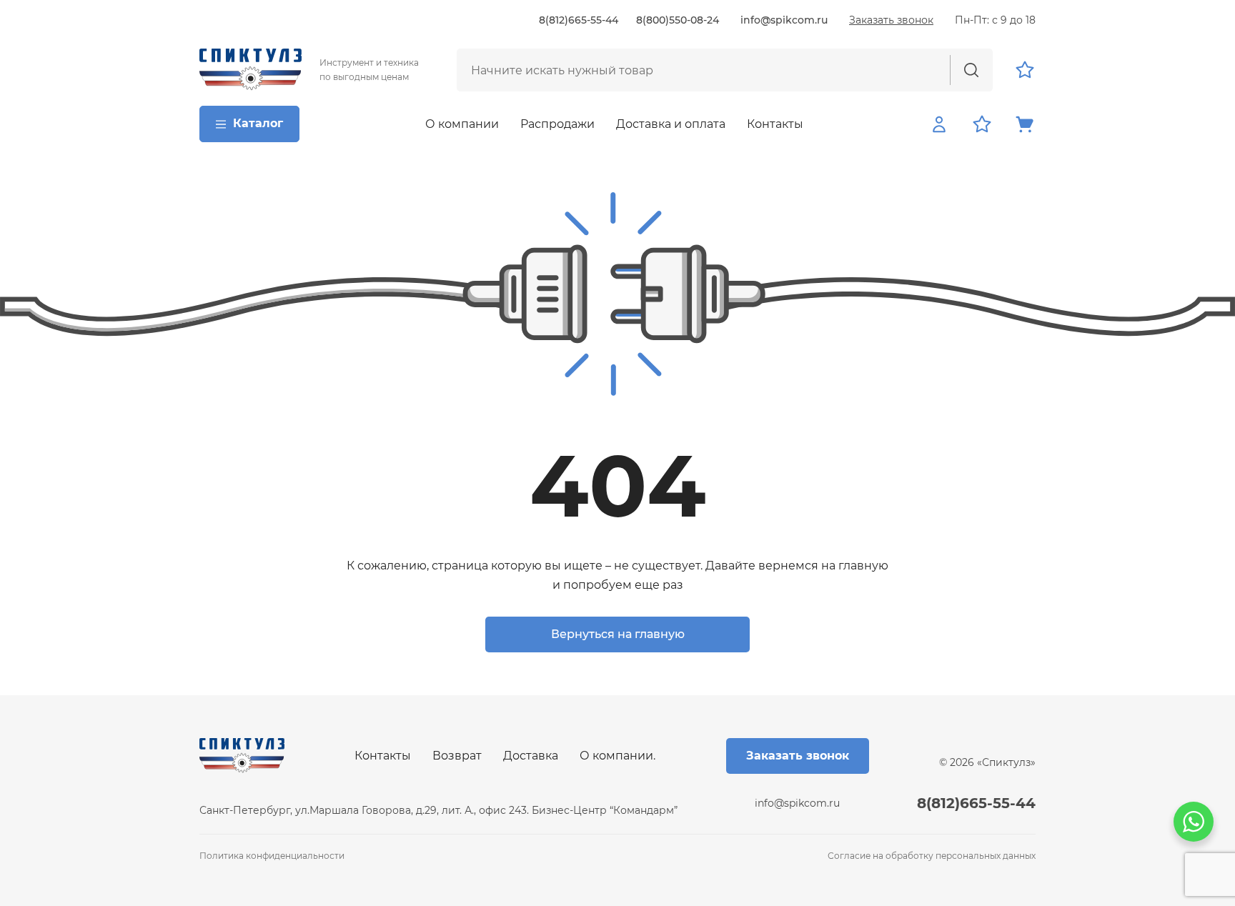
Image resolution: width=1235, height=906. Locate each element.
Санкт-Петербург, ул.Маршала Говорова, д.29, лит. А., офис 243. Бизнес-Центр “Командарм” (438, 810)
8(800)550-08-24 (677, 20)
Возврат (457, 755)
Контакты (775, 124)
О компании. (617, 755)
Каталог (258, 123)
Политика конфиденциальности (271, 855)
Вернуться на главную (618, 634)
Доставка (530, 755)
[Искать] (971, 70)
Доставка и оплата (670, 124)
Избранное (1025, 70)
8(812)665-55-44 (578, 20)
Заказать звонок (891, 20)
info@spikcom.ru (784, 20)
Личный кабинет (939, 124)
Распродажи (557, 124)
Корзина (1025, 124)
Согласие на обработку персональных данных (932, 855)
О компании (462, 124)
